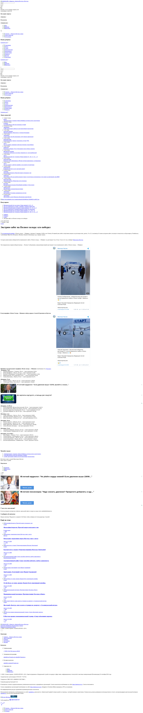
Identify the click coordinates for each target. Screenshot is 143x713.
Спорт (5, 217)
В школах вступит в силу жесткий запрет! (14, 168)
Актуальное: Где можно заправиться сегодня (15, 193)
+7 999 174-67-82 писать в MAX (12, 651)
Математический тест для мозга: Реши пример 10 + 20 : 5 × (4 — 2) (21, 156)
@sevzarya (48, 368)
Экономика (6, 127)
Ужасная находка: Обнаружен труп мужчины (15, 180)
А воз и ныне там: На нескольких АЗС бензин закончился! (18, 136)
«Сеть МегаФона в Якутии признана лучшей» (15, 455)
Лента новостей (9, 35)
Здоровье (6, 171)
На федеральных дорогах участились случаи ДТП (16, 140)
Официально (7, 187)
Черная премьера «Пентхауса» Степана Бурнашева (16, 132)
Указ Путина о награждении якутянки (13, 188)
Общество (6, 147)
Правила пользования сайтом (8, 627)
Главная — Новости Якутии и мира (14, 33)
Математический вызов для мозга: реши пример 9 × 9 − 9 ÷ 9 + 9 (20, 208)
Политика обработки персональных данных (12, 625)
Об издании (8, 36)
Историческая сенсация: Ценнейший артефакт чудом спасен (19, 184)
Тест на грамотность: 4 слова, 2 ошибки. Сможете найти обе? (19, 206)
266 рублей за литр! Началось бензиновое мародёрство (17, 197)
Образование (7, 167)
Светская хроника (8, 131)
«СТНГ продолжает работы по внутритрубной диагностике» (19, 456)
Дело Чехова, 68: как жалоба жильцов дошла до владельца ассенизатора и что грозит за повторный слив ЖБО (32, 176)
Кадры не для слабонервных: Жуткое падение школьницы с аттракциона (22, 160)
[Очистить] (1, 6)
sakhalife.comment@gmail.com (11, 663)
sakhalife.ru (31, 692)
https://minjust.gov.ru (77, 684)
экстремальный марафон (8, 233)
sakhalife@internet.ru (20, 657)
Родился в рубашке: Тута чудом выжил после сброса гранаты (19, 148)
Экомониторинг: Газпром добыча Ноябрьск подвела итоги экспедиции (22, 120)
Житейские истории (9, 151)
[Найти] (2, 4)
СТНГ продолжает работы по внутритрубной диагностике (18, 128)
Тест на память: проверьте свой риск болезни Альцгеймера (19, 144)
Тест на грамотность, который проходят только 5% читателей (19, 209)
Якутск (5, 535)
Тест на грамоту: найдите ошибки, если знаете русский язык (19, 164)
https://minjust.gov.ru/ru (35, 687)
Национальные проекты (10, 558)
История (6, 183)
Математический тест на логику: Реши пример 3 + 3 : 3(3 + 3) (19, 210)
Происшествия (7, 139)
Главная (6, 214)
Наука (5, 119)
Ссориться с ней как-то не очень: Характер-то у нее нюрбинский (20, 152)
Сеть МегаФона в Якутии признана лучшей (15, 124)
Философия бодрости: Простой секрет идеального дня (17, 172)
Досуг (5, 143)
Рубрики (6, 123)
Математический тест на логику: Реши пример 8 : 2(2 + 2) (18, 205)
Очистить (3, 17)
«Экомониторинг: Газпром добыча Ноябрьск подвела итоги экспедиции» (22, 454)
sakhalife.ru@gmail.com (9, 657)
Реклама (6, 642)
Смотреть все (4, 23)
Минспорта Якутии (78, 239)
